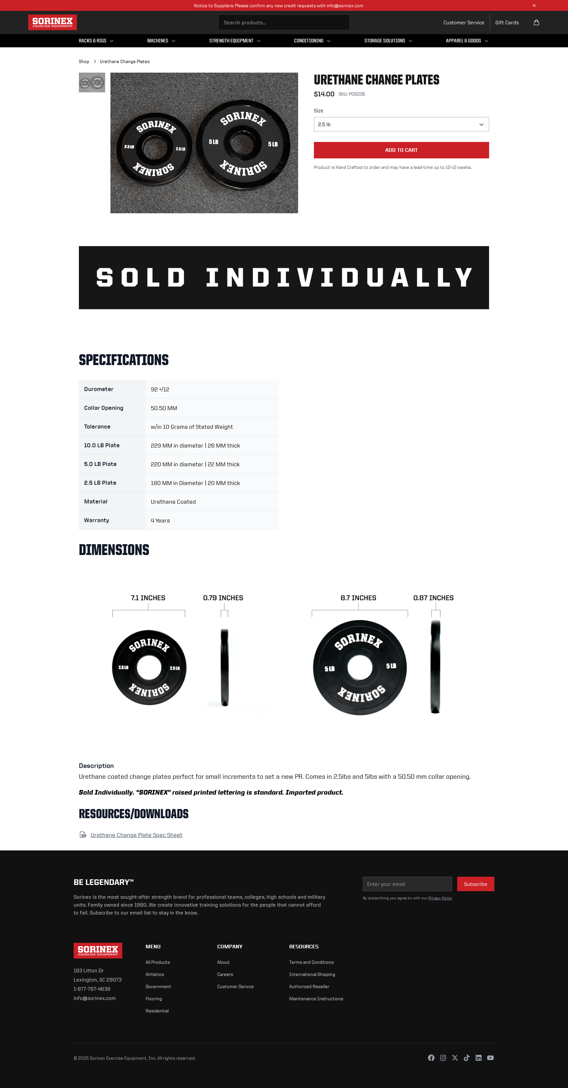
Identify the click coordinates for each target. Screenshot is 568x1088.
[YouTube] (490, 1058)
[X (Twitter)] (455, 1058)
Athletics (155, 974)
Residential (157, 1010)
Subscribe (475, 884)
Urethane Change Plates (125, 61)
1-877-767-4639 (92, 988)
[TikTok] (467, 1058)
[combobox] (284, 22)
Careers (225, 974)
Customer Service (464, 22)
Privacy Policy (440, 898)
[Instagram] (443, 1058)
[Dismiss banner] (534, 6)
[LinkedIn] (479, 1058)
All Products (158, 962)
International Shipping (312, 974)
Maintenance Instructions (316, 998)
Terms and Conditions (311, 962)
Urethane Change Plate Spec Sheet (136, 834)
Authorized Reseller (309, 986)
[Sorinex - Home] (52, 22)
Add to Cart (401, 150)
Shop (84, 61)
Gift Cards (507, 22)
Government (158, 986)
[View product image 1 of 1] (92, 82)
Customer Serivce (235, 986)
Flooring (154, 998)
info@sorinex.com (95, 998)
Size (318, 110)
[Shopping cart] (536, 22)
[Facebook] (431, 1058)
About (223, 962)
